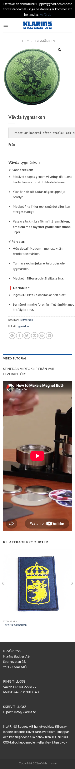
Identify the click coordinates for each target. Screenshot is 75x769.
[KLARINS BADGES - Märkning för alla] (37, 25)
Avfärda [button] (45, 14)
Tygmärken (44, 41)
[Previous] (3, 591)
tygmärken (23, 326)
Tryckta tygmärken (15, 624)
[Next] (72, 591)
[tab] (37, 358)
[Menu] (5, 25)
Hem (26, 41)
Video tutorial (15, 358)
